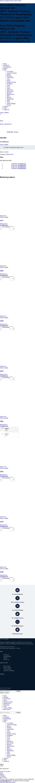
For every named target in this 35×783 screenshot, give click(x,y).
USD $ (7, 429)
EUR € (7, 434)
